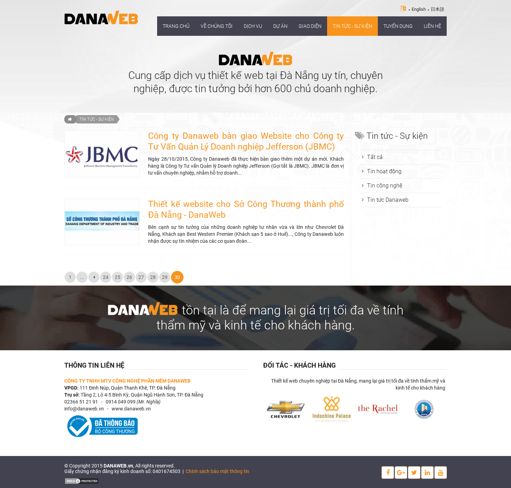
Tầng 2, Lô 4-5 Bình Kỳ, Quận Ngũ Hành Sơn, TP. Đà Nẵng (142, 395)
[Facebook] (388, 472)
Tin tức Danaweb (387, 200)
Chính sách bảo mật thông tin (217, 471)
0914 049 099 (121, 402)
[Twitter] (414, 472)
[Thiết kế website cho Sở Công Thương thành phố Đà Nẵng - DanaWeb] (102, 221)
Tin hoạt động (384, 171)
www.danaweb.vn (131, 408)
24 (105, 277)
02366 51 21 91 (81, 402)
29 (165, 277)
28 (153, 277)
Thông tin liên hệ (94, 365)
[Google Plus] (401, 472)
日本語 (437, 9)
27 (141, 277)
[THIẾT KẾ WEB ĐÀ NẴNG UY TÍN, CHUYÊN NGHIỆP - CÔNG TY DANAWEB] (101, 17)
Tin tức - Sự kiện (97, 119)
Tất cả (375, 157)
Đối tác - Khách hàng (299, 365)
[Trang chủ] (69, 119)
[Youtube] (441, 472)
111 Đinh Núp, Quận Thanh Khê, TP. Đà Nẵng (128, 388)
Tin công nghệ (384, 185)
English (419, 9)
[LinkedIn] (427, 472)
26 (129, 277)
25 (117, 277)
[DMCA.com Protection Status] (81, 480)
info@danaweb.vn (84, 408)
